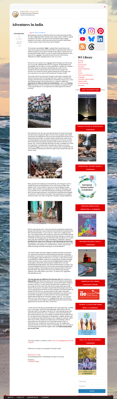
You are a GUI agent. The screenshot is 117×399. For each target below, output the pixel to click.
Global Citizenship (84, 69)
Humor (80, 73)
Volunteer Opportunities (86, 79)
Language (81, 77)
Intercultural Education (85, 75)
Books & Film (82, 65)
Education (81, 67)
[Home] (26, 14)
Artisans (80, 61)
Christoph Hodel (19, 33)
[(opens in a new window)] (82, 31)
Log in (31, 32)
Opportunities (82, 81)
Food (79, 71)
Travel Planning (83, 83)
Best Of (80, 63)
